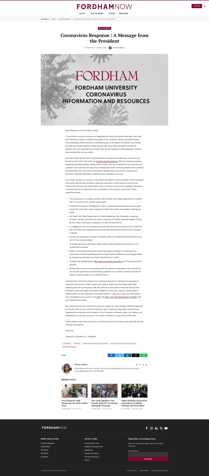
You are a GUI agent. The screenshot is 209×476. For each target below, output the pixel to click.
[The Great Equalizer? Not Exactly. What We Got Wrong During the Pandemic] (104, 391)
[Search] (205, 6)
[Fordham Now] (104, 6)
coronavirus (67, 343)
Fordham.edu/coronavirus (107, 161)
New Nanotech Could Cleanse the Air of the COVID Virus (74, 403)
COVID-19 (77, 343)
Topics (82, 13)
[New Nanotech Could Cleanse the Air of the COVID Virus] (75, 391)
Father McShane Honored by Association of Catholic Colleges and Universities (134, 403)
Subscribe (196, 6)
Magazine (123, 13)
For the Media (97, 13)
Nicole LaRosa (119, 48)
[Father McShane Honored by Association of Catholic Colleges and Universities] (134, 391)
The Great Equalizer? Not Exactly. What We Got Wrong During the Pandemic (104, 403)
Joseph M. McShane (69, 347)
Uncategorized (104, 28)
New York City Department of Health (121, 297)
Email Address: (133, 451)
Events (112, 13)
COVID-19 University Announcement (95, 343)
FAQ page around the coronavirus (108, 261)
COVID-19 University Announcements (123, 343)
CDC (98, 297)
